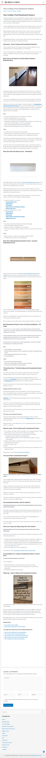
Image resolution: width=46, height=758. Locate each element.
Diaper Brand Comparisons (8, 728)
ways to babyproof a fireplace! (22, 452)
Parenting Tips (5, 744)
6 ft (7, 211)
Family (3, 733)
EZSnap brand (29, 418)
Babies (14, 11)
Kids (3, 738)
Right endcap (9, 203)
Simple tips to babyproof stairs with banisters (15, 632)
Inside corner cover (11, 208)
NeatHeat (13, 379)
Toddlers (4, 749)
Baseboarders (8, 380)
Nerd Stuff (4, 740)
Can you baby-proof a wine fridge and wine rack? (16, 635)
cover (11, 211)
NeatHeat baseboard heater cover (31, 182)
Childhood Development (8, 726)
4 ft (7, 202)
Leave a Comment (7, 11)
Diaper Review (5, 731)
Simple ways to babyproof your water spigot (24, 550)
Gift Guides (5, 735)
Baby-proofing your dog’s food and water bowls (15, 637)
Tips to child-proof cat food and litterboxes (14, 633)
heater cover (13, 202)
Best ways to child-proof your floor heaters (14, 626)
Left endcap (9, 205)
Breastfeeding (5, 721)
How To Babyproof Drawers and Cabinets (14, 638)
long (9, 202)
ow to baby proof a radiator (11, 625)
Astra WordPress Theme (35, 755)
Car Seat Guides (6, 724)
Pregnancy (4, 747)
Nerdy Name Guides (7, 742)
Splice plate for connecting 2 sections (15, 206)
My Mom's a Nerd (12, 2)
